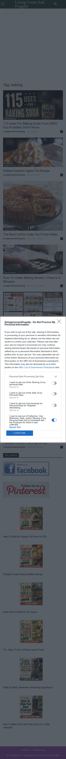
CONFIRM (19, 433)
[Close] (60, 322)
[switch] (54, 383)
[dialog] (33, 379)
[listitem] (33, 376)
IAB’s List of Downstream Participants (37, 367)
